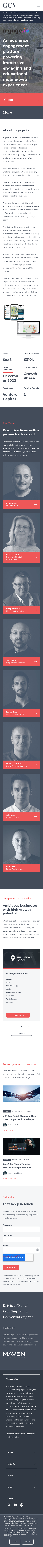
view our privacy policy (11, 1284)
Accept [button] (14, 1542)
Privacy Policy (30, 1525)
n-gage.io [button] (17, 206)
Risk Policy (14, 1437)
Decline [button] (28, 1542)
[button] (20, 99)
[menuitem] (9, 1505)
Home (10, 1452)
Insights (11, 1464)
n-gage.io (7, 182)
